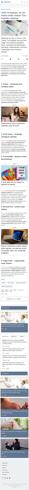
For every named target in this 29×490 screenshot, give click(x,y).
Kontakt (4, 467)
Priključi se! (4, 465)
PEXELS (6, 294)
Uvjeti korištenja (5, 472)
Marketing (4, 474)
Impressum (4, 470)
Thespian (14, 486)
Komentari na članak (13, 299)
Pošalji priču (5, 463)
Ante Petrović (4, 56)
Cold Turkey (4, 140)
